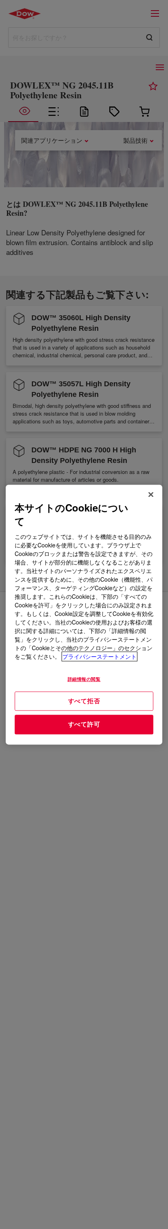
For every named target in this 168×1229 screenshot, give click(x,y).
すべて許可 (84, 724)
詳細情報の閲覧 (84, 678)
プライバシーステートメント (99, 656)
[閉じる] (151, 494)
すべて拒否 (84, 700)
